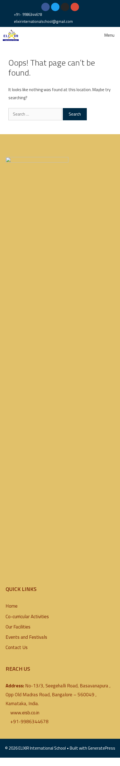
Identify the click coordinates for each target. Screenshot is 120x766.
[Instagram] (65, 7)
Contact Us (17, 647)
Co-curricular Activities (27, 616)
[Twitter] (55, 7)
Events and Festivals (26, 637)
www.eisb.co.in (24, 712)
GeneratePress (101, 748)
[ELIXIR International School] (11, 35)
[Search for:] (35, 114)
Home (12, 606)
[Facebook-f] (45, 7)
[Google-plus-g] (75, 7)
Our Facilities (18, 626)
